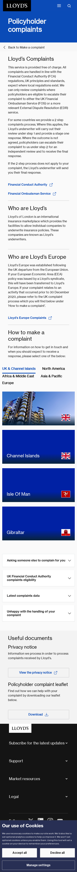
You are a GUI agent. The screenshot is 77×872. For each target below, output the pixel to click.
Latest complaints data (23, 596)
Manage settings (38, 865)
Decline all (57, 852)
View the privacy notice (35, 673)
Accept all (20, 852)
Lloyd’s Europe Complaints (27, 318)
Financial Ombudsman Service (29, 194)
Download (35, 714)
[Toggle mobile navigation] (59, 5)
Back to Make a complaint (26, 47)
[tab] (19, 370)
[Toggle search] (69, 5)
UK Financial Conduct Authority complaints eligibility (29, 578)
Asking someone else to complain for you (36, 560)
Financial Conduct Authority (27, 185)
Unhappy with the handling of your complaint (31, 613)
